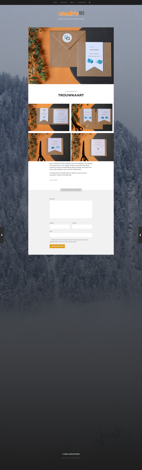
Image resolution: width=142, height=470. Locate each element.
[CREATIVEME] (71, 13)
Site (51, 231)
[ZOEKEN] (89, 2)
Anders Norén (75, 458)
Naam (52, 223)
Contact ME (82, 2)
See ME (72, 2)
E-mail (74, 223)
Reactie (52, 199)
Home (55, 2)
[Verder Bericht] (140, 235)
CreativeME (74, 454)
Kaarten (55, 180)
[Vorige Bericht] (2, 235)
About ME (63, 2)
